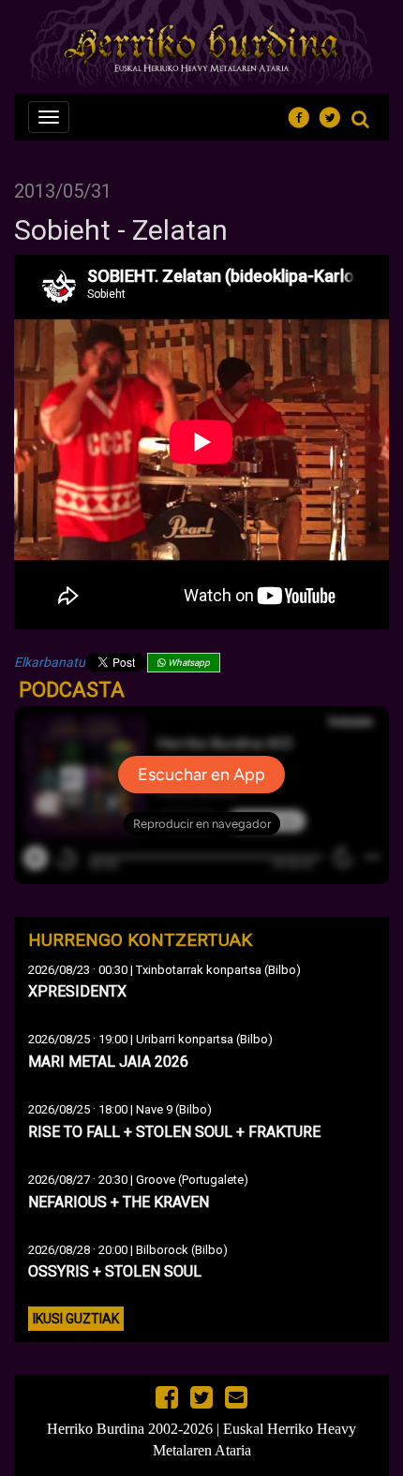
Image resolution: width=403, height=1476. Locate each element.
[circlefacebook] (304, 114)
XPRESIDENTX (77, 991)
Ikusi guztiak (76, 1318)
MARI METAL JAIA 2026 (108, 1061)
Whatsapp (188, 662)
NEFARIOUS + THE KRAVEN (118, 1202)
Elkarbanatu (49, 662)
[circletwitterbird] (335, 114)
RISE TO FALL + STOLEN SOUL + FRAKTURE (174, 1132)
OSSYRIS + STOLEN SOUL (115, 1271)
